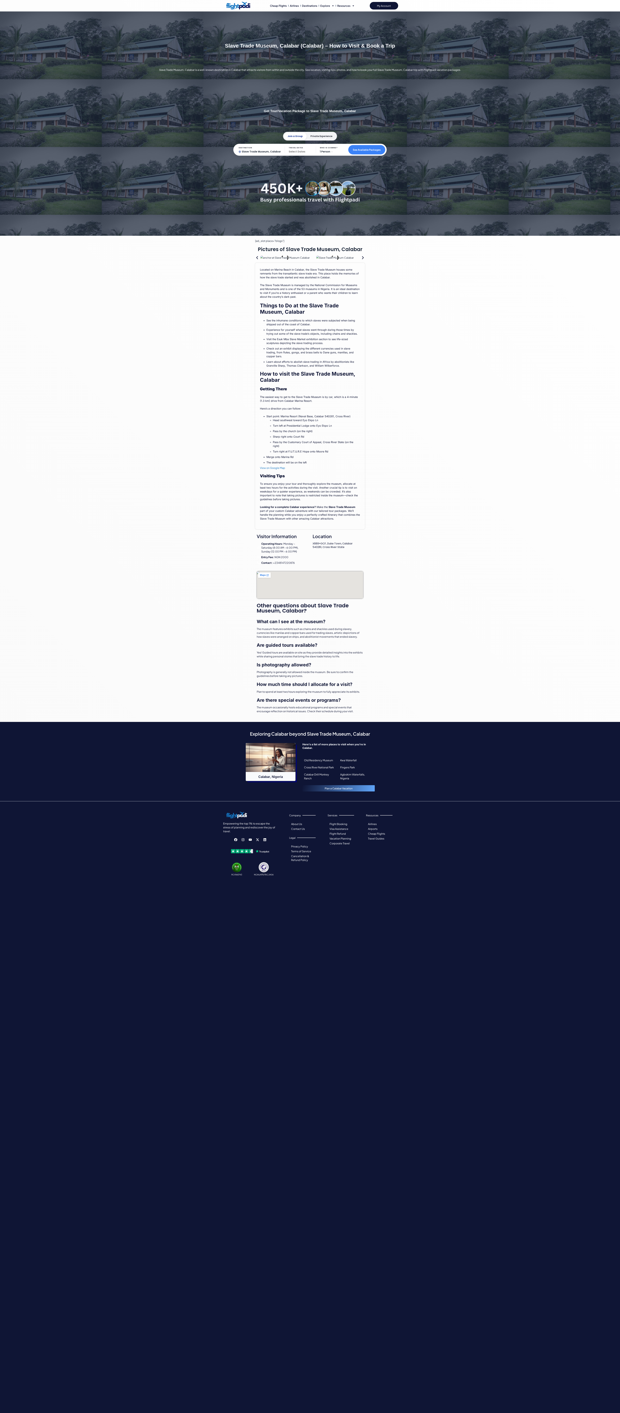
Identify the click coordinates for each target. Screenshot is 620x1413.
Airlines (294, 5)
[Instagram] (243, 839)
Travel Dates (296, 147)
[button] (257, 258)
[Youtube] (250, 839)
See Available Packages (367, 149)
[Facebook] (235, 839)
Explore (325, 5)
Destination (245, 147)
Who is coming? (328, 147)
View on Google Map (272, 468)
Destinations (309, 5)
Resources (343, 5)
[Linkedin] (265, 839)
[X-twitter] (257, 839)
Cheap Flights (278, 5)
